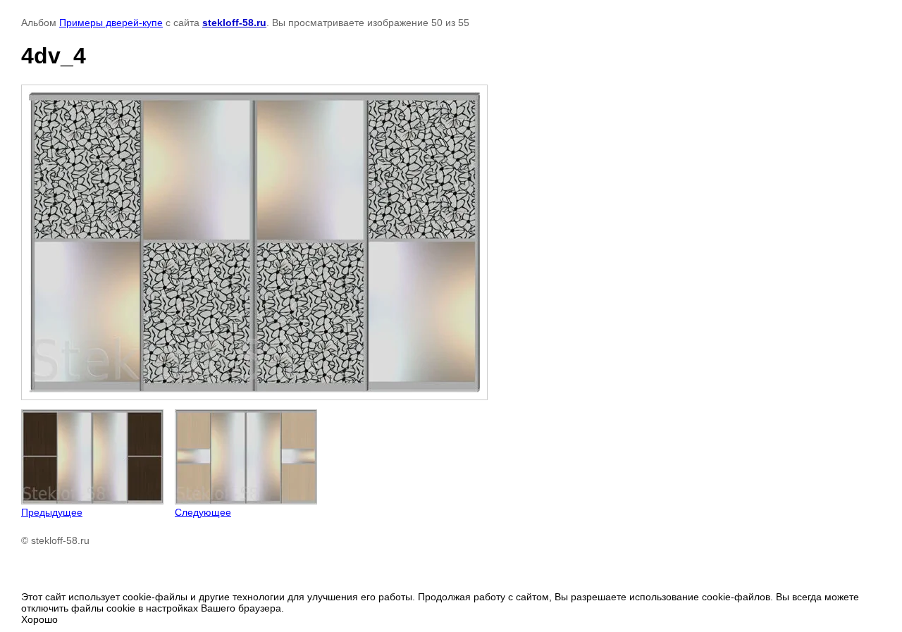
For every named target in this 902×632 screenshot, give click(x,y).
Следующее (203, 512)
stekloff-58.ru (234, 22)
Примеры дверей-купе (111, 22)
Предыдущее (51, 512)
